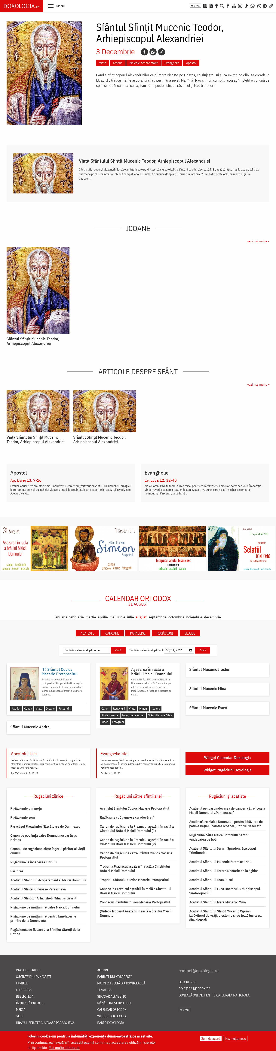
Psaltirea (16, 871)
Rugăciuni (165, 633)
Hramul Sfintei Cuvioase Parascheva (45, 1023)
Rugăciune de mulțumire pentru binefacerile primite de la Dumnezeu (43, 918)
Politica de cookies (194, 989)
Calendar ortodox (138, 600)
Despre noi (187, 982)
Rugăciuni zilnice (48, 796)
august (141, 617)
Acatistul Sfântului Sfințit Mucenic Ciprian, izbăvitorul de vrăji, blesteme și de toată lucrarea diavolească (225, 915)
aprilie (103, 617)
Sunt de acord (210, 1038)
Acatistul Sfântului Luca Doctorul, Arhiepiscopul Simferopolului (224, 890)
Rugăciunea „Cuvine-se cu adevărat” (127, 817)
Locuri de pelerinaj (133, 715)
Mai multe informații (64, 1047)
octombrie (176, 617)
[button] (56, 5)
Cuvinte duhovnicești (33, 977)
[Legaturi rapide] (271, 5)
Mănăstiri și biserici (114, 1003)
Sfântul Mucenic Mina (207, 688)
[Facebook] (228, 5)
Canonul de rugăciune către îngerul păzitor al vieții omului (47, 850)
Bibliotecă (24, 997)
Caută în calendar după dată (146, 650)
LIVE (197, 6)
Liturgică (24, 990)
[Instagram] (240, 5)
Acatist (16, 708)
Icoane (118, 63)
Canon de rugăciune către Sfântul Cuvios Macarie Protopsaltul (136, 855)
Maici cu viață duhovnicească (121, 983)
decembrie (212, 617)
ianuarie (60, 617)
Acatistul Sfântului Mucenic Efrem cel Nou (220, 861)
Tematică (104, 990)
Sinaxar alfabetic (111, 997)
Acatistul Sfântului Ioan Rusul (211, 879)
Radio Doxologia (110, 1023)
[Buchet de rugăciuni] (217, 5)
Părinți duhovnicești (114, 977)
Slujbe (190, 633)
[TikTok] (246, 5)
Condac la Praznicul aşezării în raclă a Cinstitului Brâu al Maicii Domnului (135, 890)
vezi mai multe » (258, 241)
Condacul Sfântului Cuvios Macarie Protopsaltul (135, 902)
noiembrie (194, 617)
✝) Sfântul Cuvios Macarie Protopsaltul (60, 671)
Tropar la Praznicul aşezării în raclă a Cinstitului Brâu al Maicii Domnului (135, 868)
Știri (20, 1016)
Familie (22, 983)
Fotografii (64, 708)
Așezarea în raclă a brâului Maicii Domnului (151, 671)
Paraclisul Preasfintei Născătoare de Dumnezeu (45, 826)
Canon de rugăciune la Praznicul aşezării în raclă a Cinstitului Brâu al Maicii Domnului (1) (137, 828)
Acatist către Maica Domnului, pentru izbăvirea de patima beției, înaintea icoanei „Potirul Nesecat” (226, 823)
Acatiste (87, 633)
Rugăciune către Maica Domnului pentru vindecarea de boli (219, 837)
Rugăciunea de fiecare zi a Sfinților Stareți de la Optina (45, 931)
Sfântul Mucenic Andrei (30, 727)
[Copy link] (161, 51)
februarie (76, 617)
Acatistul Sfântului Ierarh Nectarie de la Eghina (224, 870)
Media (20, 1010)
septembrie (158, 617)
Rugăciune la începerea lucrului (33, 862)
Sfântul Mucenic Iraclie (209, 669)
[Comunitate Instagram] (259, 5)
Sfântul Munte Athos (160, 715)
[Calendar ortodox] (205, 5)
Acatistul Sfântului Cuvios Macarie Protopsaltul (134, 808)
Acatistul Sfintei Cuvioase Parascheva (38, 889)
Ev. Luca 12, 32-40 (161, 480)
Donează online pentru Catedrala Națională (214, 995)
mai (112, 617)
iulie (130, 617)
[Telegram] (265, 5)
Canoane (112, 633)
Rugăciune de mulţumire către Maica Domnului (45, 907)
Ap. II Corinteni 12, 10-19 (24, 773)
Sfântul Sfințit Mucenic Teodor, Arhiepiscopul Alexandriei (33, 341)
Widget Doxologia (111, 1016)
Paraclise (138, 633)
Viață (102, 63)
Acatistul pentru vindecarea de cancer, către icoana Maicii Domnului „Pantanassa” (227, 810)
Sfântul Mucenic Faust (208, 707)
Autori (102, 970)
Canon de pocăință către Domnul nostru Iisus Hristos (43, 837)
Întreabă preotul (30, 1003)
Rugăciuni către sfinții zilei (138, 796)
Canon (28, 708)
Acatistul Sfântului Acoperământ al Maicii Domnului (48, 880)
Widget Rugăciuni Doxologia (228, 770)
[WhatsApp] (252, 5)
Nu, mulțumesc (235, 1038)
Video (104, 722)
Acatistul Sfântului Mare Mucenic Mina (217, 902)
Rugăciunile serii (22, 817)
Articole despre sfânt (143, 63)
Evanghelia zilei (114, 753)
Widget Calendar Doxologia (227, 757)
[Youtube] (234, 5)
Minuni (143, 708)
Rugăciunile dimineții (26, 808)
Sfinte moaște (109, 715)
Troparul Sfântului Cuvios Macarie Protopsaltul (134, 879)
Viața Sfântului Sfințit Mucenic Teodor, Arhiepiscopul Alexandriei (144, 160)
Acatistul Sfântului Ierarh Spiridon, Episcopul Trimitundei (222, 850)
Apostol (191, 63)
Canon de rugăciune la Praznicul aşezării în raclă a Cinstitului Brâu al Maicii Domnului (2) (137, 841)
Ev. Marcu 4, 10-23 (110, 773)
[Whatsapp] (153, 51)
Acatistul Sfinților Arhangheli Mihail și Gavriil (43, 898)
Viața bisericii (28, 970)
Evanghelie (171, 63)
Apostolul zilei (24, 753)
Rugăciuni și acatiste (227, 796)
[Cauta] (222, 5)
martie (91, 617)
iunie (121, 617)
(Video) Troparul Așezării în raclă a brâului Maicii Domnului (136, 913)
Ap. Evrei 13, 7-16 (25, 480)
